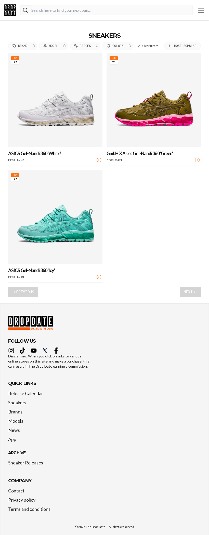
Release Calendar (25, 393)
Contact (16, 490)
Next (188, 292)
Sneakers (17, 402)
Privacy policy (21, 500)
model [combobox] (53, 46)
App (12, 439)
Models (15, 421)
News (14, 430)
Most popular (185, 46)
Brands (15, 411)
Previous (25, 292)
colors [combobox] (118, 46)
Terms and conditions (29, 509)
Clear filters (150, 46)
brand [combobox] (23, 46)
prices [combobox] (85, 46)
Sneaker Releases (25, 462)
